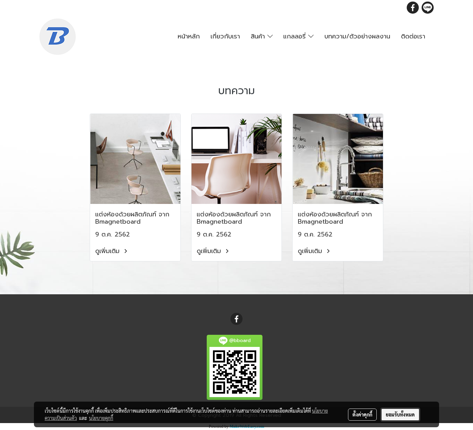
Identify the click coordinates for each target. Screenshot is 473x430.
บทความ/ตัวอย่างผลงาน (357, 36)
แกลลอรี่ (295, 36)
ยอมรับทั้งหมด (400, 414)
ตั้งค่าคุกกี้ (362, 414)
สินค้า (259, 36)
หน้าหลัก (189, 36)
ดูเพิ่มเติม (108, 251)
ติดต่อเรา (413, 36)
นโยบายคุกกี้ (101, 418)
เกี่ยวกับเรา (225, 36)
